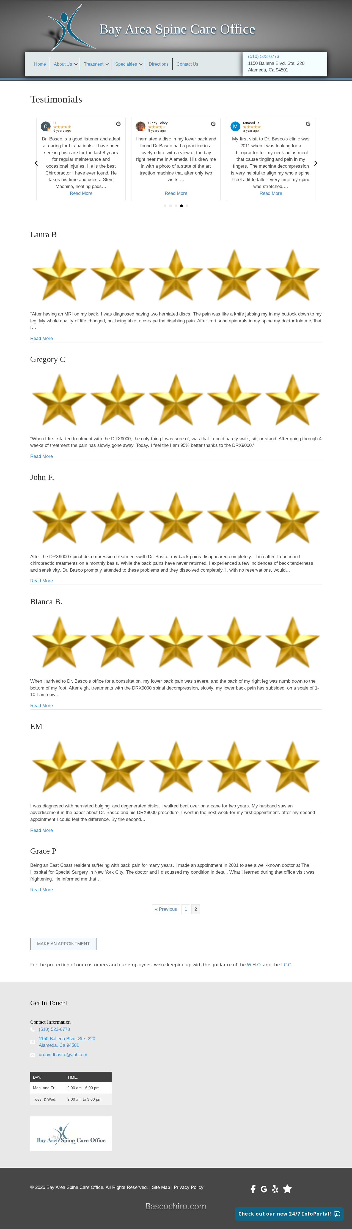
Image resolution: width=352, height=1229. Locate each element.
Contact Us (187, 64)
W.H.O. (254, 964)
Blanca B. (46, 601)
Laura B (43, 234)
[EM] (176, 766)
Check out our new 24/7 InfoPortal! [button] (284, 1214)
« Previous (166, 909)
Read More (81, 193)
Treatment (93, 64)
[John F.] (176, 517)
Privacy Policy (189, 1187)
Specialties (126, 64)
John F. (42, 476)
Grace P (43, 850)
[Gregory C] (176, 399)
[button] (76, 64)
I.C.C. (286, 964)
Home (40, 64)
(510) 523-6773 (263, 56)
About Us (63, 64)
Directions (159, 64)
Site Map (161, 1187)
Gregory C (47, 359)
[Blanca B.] (176, 641)
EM (36, 726)
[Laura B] (176, 274)
